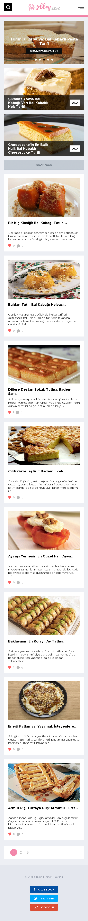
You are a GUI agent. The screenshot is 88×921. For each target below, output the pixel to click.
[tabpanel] (44, 42)
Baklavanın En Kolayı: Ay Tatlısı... (36, 641)
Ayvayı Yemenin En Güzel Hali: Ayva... (40, 556)
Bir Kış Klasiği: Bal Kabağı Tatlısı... (37, 223)
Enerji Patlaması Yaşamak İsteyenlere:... (42, 726)
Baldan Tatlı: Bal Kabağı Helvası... (37, 305)
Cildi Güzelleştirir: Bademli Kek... (37, 471)
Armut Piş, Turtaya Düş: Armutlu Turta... (43, 808)
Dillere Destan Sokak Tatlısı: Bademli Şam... (40, 391)
